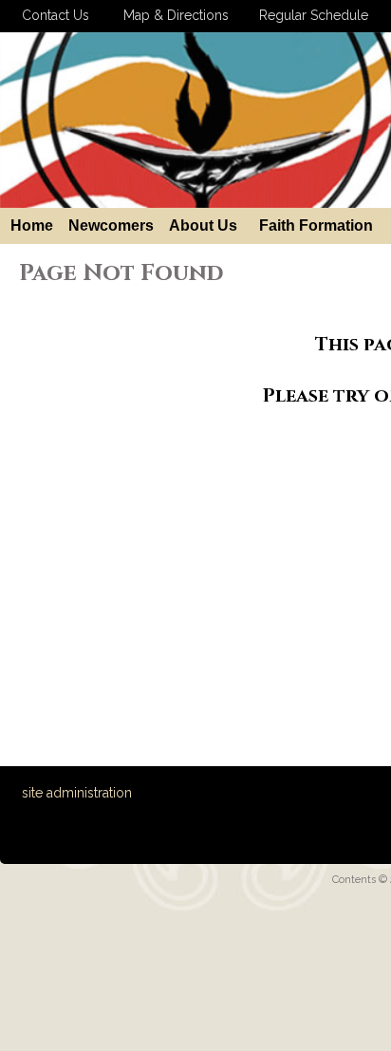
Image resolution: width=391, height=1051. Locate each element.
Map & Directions (172, 15)
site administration (77, 792)
